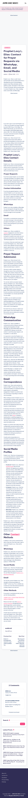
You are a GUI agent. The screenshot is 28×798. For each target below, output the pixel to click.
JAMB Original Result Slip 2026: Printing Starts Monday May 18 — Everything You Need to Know (13, 762)
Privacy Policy (5, 779)
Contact (15, 534)
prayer (14, 415)
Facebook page (9, 466)
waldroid (8, 628)
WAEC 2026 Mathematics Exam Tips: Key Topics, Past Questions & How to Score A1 (14, 747)
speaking (6, 232)
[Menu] (25, 3)
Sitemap (4, 782)
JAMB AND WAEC (10, 3)
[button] (8, 631)
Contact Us (4, 775)
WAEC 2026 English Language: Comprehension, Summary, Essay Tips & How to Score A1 (13, 734)
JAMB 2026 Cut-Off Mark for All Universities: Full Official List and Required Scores (12, 741)
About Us (4, 773)
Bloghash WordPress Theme (16, 795)
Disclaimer (4, 777)
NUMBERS (7, 47)
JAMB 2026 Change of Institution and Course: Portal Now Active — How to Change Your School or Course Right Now (13, 755)
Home (3, 8)
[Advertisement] (14, 30)
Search (5, 720)
